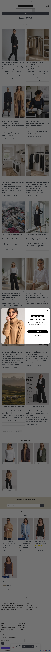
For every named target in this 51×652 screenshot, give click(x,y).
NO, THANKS (38, 335)
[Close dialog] (48, 309)
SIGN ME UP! (37, 331)
